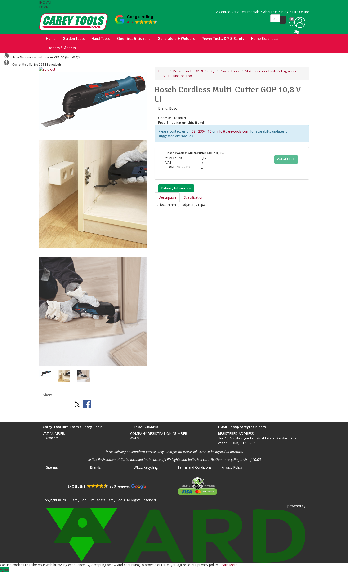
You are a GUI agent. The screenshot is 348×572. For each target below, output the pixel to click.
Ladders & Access (61, 47)
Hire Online (299, 11)
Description (167, 197)
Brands (95, 467)
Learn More (228, 565)
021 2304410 (201, 131)
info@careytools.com (233, 131)
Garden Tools (74, 38)
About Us (268, 11)
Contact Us (226, 11)
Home (51, 38)
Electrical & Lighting (134, 38)
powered (294, 506)
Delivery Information (176, 188)
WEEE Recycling (146, 467)
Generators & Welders (176, 38)
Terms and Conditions (194, 467)
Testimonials (248, 11)
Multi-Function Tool (178, 76)
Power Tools (229, 71)
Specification (193, 197)
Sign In (299, 31)
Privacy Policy (231, 467)
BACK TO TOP (12, 417)
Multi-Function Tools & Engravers (270, 71)
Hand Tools (101, 38)
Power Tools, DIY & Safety (223, 38)
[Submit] (283, 20)
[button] (136, 18)
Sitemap (52, 467)
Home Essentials (264, 38)
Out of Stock (286, 159)
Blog (283, 11)
